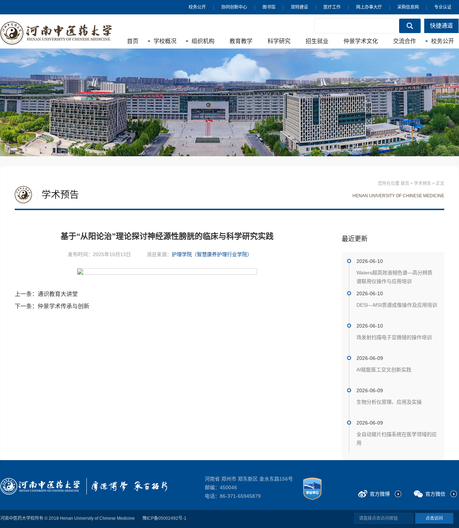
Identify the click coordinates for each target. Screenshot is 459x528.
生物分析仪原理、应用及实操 (389, 402)
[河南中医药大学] (40, 486)
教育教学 (241, 41)
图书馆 (268, 7)
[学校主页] (56, 33)
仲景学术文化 (361, 41)
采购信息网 (408, 7)
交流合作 (404, 41)
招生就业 (317, 41)
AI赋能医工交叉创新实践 (383, 369)
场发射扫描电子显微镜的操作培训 (394, 337)
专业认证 (442, 7)
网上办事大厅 (369, 7)
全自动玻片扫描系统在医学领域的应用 (396, 438)
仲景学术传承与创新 (63, 306)
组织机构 (202, 41)
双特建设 (299, 7)
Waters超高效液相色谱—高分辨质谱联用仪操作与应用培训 (394, 277)
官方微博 (380, 494)
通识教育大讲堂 (58, 294)
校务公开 (197, 7)
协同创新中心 (234, 7)
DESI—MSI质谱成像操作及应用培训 (396, 305)
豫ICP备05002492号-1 (164, 518)
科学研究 (279, 41)
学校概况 (164, 41)
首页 (132, 41)
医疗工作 (332, 7)
